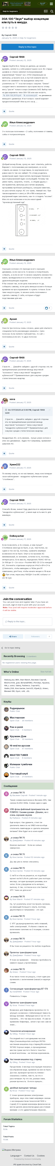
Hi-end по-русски (20, 745)
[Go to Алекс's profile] (6, 970)
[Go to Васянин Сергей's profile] (6, 794)
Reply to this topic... (16, 621)
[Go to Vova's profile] (6, 1004)
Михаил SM (9, 691)
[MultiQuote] (4, 111)
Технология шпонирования (22, 1031)
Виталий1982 (26, 683)
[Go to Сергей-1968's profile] (5, 59)
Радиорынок (17, 708)
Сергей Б (35, 685)
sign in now (16, 605)
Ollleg (15, 1034)
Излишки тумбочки (21, 764)
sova (12, 399)
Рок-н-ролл (16, 727)
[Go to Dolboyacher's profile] (5, 537)
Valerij (18, 685)
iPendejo (37, 683)
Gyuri (18, 691)
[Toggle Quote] (6, 410)
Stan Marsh (25, 680)
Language (15, 1155)
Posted (20, 60)
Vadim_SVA (9, 688)
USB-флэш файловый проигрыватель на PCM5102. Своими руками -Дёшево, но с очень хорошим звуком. (29, 812)
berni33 (29, 688)
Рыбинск (26, 685)
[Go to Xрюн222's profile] (5, 466)
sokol (12, 685)
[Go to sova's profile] (5, 401)
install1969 (17, 992)
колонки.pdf (31, 95)
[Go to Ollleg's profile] (6, 1032)
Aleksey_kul (9, 680)
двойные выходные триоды (23, 1088)
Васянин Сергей (38, 680)
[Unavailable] (27, 222)
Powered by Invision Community (27, 1159)
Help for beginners (28, 38)
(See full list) (45, 672)
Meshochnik (9, 683)
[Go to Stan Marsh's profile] (6, 897)
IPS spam (18, 1164)
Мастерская (17, 717)
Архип (13, 319)
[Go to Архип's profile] (5, 321)
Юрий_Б (37, 688)
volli (23, 691)
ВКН (17, 680)
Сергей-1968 (11, 35)
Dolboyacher (17, 535)
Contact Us (29, 1155)
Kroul (15, 1091)
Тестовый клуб (19, 773)
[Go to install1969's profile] (6, 990)
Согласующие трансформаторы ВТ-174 (29, 989)
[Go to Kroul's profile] (6, 1089)
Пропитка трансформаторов (23, 952)
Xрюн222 (15, 464)
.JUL (28, 691)
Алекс (45, 688)
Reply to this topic (27, 47)
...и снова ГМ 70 (17, 793)
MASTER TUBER (19, 755)
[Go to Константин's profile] (6, 855)
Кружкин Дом (18, 736)
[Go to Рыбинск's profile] (6, 810)
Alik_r (6, 685)
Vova (15, 1005)
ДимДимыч (18, 840)
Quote (11, 111)
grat (18, 683)
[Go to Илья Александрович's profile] (5, 124)
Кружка (45, 683)
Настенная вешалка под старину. (26, 1059)
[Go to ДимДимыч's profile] (6, 839)
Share (14, 636)
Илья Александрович (22, 122)
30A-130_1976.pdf (13, 95)
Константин (20, 688)
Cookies (41, 1155)
